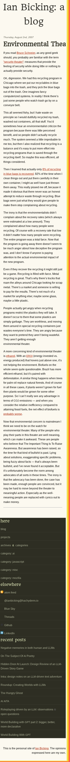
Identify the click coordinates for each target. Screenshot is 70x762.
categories (21, 545)
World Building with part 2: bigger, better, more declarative (28, 724)
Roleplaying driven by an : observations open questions (28, 711)
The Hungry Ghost (12, 693)
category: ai (8, 553)
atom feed (10, 592)
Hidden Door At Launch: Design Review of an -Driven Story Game (31, 666)
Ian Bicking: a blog (34, 14)
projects (5, 537)
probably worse (12, 414)
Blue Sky (9, 608)
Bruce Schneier (26, 52)
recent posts (13, 639)
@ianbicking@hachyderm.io (21, 600)
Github (8, 625)
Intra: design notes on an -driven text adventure (31, 676)
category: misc (9, 569)
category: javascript (12, 561)
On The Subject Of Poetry (17, 656)
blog (3, 529)
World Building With (16, 734)
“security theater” (13, 61)
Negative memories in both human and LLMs (28, 647)
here (5, 520)
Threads (9, 616)
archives (6, 545)
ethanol (10, 356)
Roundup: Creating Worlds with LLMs (23, 684)
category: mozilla (11, 578)
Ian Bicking (42, 748)
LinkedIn (9, 633)
